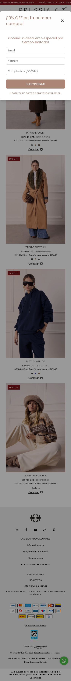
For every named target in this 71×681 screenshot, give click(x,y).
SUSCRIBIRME (35, 84)
